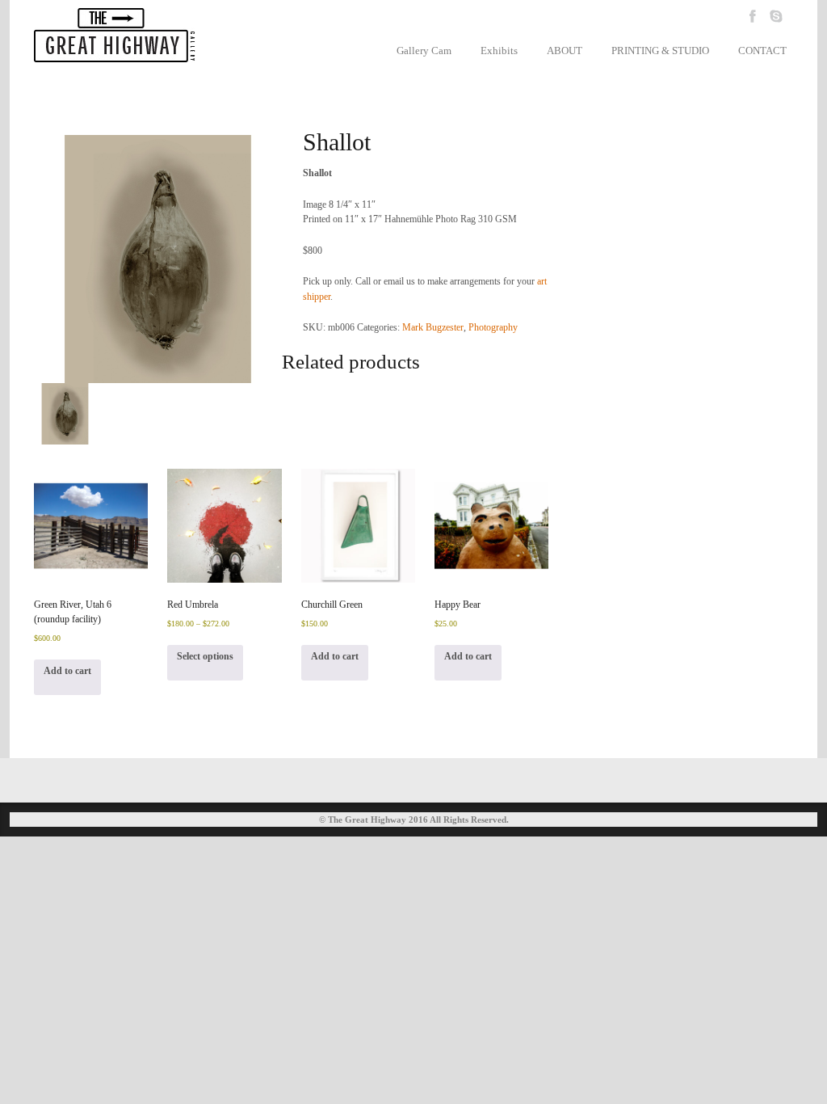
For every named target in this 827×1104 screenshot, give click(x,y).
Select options (205, 656)
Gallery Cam (424, 50)
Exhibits (499, 50)
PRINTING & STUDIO (660, 50)
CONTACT (762, 50)
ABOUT (564, 50)
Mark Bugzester (433, 327)
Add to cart (67, 670)
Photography (493, 327)
